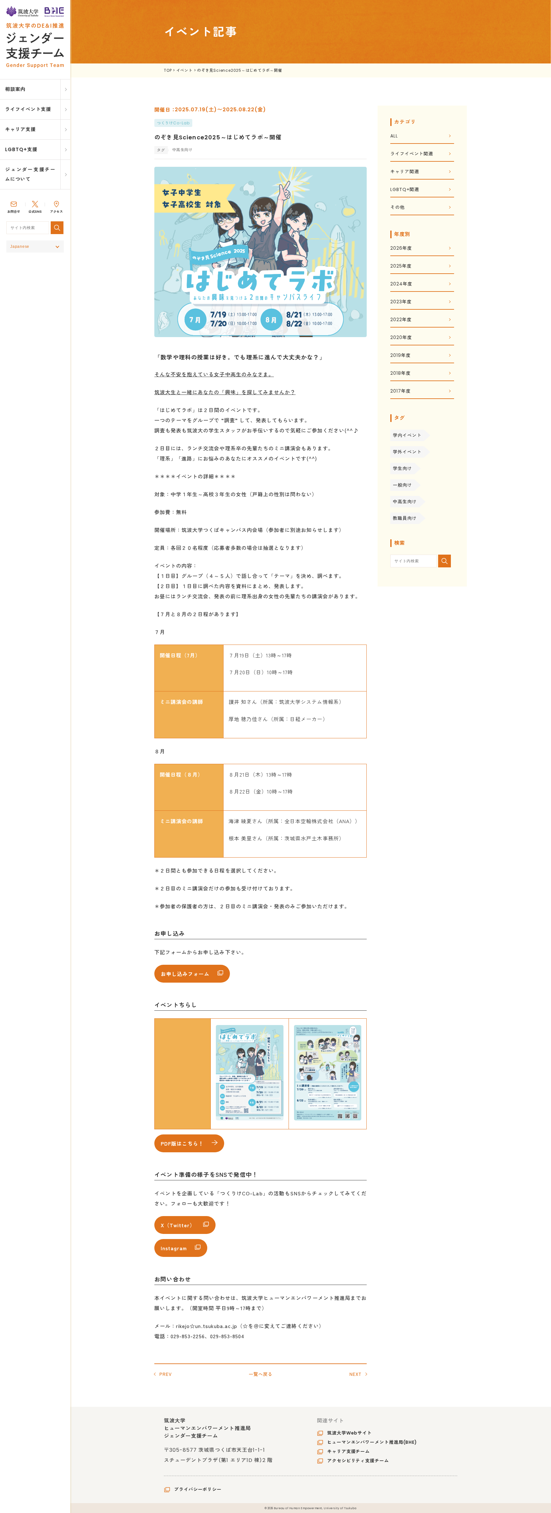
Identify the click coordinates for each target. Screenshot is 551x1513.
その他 (397, 207)
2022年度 (400, 320)
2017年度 (400, 391)
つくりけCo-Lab (173, 123)
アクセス (56, 211)
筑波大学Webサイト (349, 1433)
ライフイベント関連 (411, 154)
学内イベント (407, 435)
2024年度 (401, 284)
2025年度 (400, 266)
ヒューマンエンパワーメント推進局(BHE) (372, 1442)
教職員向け (405, 518)
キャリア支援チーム (348, 1451)
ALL (394, 136)
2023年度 (400, 302)
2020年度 (401, 338)
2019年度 (400, 355)
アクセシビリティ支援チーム (358, 1461)
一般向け (402, 485)
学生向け (402, 468)
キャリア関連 (404, 172)
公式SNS (35, 211)
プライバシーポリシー (198, 1489)
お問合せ (13, 211)
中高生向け (405, 501)
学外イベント (407, 452)
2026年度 (401, 248)
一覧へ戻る (261, 1374)
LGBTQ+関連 (404, 190)
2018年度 (400, 373)
